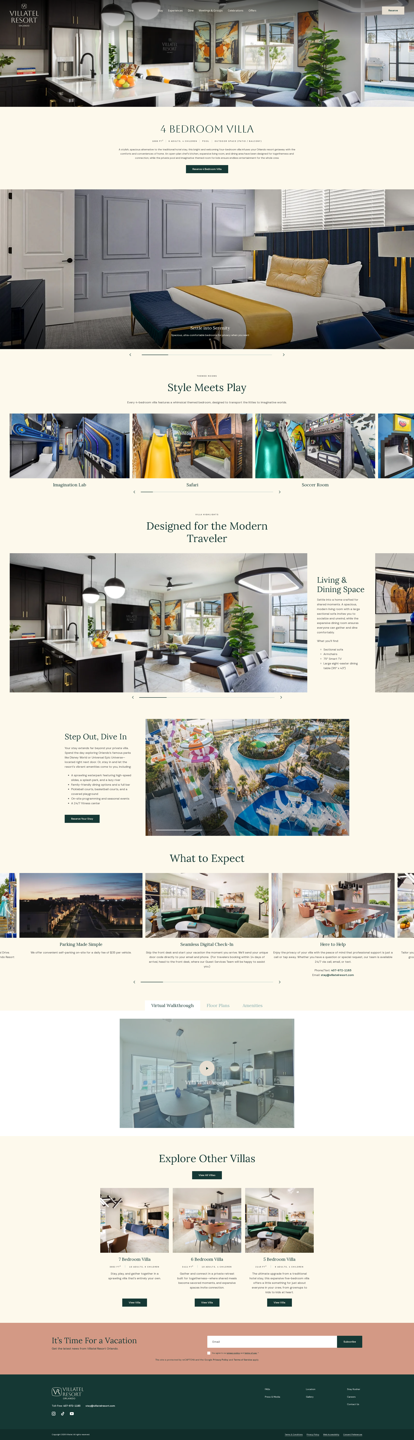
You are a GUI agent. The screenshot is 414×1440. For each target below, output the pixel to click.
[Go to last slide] (130, 355)
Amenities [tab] (253, 1005)
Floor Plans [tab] (218, 1005)
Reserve (393, 10)
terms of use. (251, 1353)
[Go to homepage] (24, 15)
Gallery (310, 1396)
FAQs (267, 1389)
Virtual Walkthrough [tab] (172, 1005)
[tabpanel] (207, 1073)
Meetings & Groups (211, 10)
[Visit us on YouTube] (72, 1414)
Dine (191, 10)
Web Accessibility (331, 1434)
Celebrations (235, 10)
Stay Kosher (353, 1389)
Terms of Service (243, 1359)
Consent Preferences (352, 1434)
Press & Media (272, 1396)
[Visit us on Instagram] (54, 1414)
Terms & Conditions (294, 1434)
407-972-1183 (341, 970)
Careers (351, 1396)
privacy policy (233, 1353)
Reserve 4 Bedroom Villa (207, 169)
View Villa (135, 1302)
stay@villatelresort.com (337, 975)
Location (310, 1389)
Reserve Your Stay (82, 818)
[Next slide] (284, 355)
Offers (252, 10)
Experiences (175, 10)
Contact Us (353, 1404)
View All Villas (207, 1175)
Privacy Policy (220, 1359)
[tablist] (207, 1005)
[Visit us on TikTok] (63, 1414)
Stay (160, 10)
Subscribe (349, 1341)
